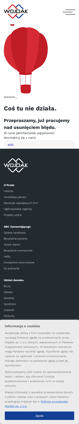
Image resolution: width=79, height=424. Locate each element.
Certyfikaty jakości (15, 197)
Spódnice (10, 303)
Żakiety (8, 292)
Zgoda (39, 415)
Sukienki (9, 309)
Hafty (7, 256)
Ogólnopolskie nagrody (18, 208)
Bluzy (7, 286)
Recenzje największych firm (21, 202)
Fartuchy (9, 315)
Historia (8, 191)
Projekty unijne (13, 214)
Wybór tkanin (12, 244)
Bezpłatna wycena (15, 238)
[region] (39, 372)
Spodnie (9, 298)
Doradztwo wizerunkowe (19, 262)
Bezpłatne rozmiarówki (18, 250)
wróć (11, 144)
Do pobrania (11, 268)
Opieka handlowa (15, 232)
